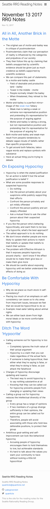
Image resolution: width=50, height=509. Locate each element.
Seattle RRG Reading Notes (22, 4)
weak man (24, 106)
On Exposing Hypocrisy (22, 166)
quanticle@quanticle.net (13, 485)
